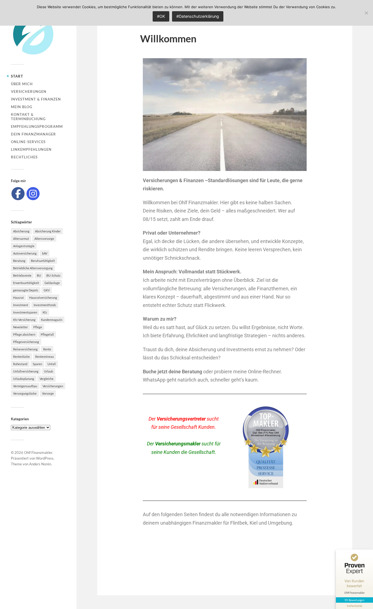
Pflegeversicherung (26, 342)
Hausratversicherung (43, 297)
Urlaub (48, 371)
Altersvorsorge (44, 238)
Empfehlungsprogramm (37, 126)
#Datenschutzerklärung (197, 16)
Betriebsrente (22, 275)
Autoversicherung (25, 253)
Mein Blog (21, 107)
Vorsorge (48, 393)
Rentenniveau (44, 356)
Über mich (22, 84)
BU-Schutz (53, 275)
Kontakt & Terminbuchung (28, 116)
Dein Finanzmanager (33, 134)
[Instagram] (33, 193)
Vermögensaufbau (25, 386)
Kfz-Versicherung (24, 319)
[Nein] (366, 13)
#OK (161, 16)
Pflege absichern (24, 334)
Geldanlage (52, 283)
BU (39, 275)
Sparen (37, 364)
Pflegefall (47, 334)
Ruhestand (20, 364)
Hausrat (18, 297)
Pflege (37, 327)
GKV (47, 290)
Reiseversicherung (25, 349)
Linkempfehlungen (31, 149)
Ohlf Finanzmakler (38, 452)
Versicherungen (28, 91)
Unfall (52, 364)
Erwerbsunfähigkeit (26, 283)
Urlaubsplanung (23, 378)
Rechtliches (24, 157)
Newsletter (20, 327)
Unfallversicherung (26, 371)
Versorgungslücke (25, 393)
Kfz (45, 312)
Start (17, 76)
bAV (44, 253)
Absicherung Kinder (48, 231)
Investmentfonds (45, 305)
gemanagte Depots (25, 290)
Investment (20, 305)
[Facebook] (18, 193)
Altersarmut (21, 238)
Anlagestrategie (23, 246)
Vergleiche (47, 378)
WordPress (45, 458)
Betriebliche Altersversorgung (33, 268)
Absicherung (21, 231)
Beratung (19, 260)
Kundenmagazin (51, 319)
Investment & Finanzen (36, 99)
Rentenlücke (21, 356)
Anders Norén (40, 464)
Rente (47, 349)
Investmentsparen (25, 312)
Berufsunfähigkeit (43, 260)
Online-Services (28, 142)
